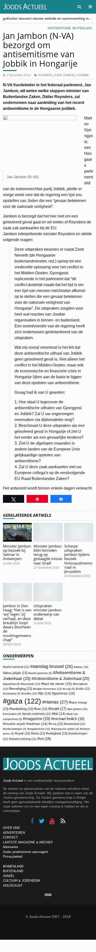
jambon (46, 75)
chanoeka (12, 693)
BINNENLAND (13, 866)
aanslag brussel (53, 666)
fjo (45, 693)
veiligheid (57, 733)
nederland (75, 724)
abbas (81, 666)
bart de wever (57, 684)
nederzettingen (15, 728)
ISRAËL (9, 876)
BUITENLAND (13, 871)
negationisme (39, 728)
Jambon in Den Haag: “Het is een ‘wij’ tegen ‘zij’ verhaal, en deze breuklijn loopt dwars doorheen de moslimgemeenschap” (17, 622)
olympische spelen (66, 728)
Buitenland (82, 28)
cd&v (84, 689)
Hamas (56, 702)
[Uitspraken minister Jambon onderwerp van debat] (47, 592)
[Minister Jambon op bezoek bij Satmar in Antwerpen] (17, 532)
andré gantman (41, 673)
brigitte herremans (48, 688)
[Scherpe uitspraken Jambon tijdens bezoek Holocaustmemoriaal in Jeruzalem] (78, 532)
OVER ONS (11, 828)
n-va (56, 724)
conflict (30, 693)
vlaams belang (23, 739)
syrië (23, 733)
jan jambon (65, 75)
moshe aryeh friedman (26, 724)
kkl (59, 714)
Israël (58, 709)
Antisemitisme (59, 28)
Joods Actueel (13, 780)
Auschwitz (31, 683)
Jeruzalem (12, 713)
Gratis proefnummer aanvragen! (25, 852)
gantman (64, 693)
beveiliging (21, 689)
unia (39, 733)
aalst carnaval (17, 667)
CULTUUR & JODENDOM (21, 880)
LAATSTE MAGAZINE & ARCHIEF (28, 842)
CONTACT (10, 837)
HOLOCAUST (13, 885)
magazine (37, 719)
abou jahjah (16, 673)
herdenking (22, 709)
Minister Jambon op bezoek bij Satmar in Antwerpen (17, 552)
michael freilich (68, 719)
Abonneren (10, 847)
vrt (45, 738)
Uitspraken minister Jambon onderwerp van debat (47, 612)
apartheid (12, 683)
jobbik (84, 75)
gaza (24, 701)
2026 (48, 895)
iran (41, 709)
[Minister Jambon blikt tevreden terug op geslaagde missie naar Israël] (47, 532)
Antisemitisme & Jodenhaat (61, 678)
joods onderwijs (37, 714)
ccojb (69, 688)
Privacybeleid (12, 856)
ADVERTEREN (14, 833)
